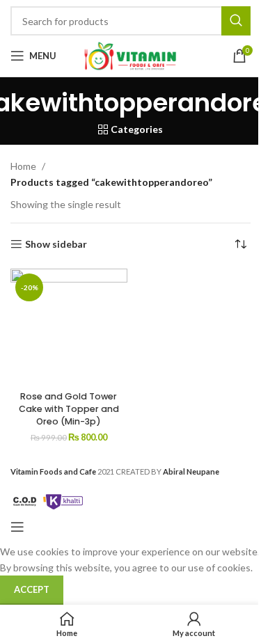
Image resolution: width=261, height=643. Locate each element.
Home (23, 166)
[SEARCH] (236, 20)
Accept (31, 589)
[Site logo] (131, 55)
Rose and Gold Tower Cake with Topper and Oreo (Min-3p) (69, 408)
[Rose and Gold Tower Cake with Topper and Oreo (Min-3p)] (68, 326)
